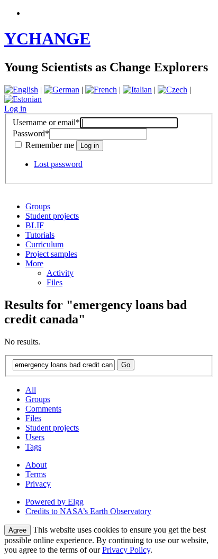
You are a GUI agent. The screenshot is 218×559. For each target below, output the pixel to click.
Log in (15, 108)
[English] (21, 89)
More (34, 263)
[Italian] (137, 89)
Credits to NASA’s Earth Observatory (88, 511)
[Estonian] (23, 99)
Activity (60, 272)
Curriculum (44, 244)
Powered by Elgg (54, 501)
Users (34, 437)
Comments (43, 408)
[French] (101, 89)
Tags (33, 446)
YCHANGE (47, 38)
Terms (35, 474)
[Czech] (172, 89)
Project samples (51, 253)
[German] (61, 89)
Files (54, 282)
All (30, 389)
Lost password (58, 164)
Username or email (46, 122)
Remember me (49, 145)
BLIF (34, 225)
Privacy (38, 483)
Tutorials (39, 234)
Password (31, 133)
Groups (37, 206)
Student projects (52, 215)
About (36, 464)
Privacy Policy (126, 549)
